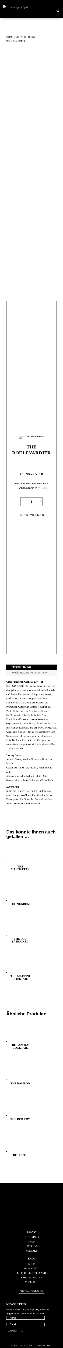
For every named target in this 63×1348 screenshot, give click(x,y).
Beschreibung (21, 667)
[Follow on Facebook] (33, 1205)
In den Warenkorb (31, 515)
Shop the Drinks (26, 37)
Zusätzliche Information (29, 672)
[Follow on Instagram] (33, 1218)
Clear (44, 487)
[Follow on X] (33, 1209)
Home (9, 37)
